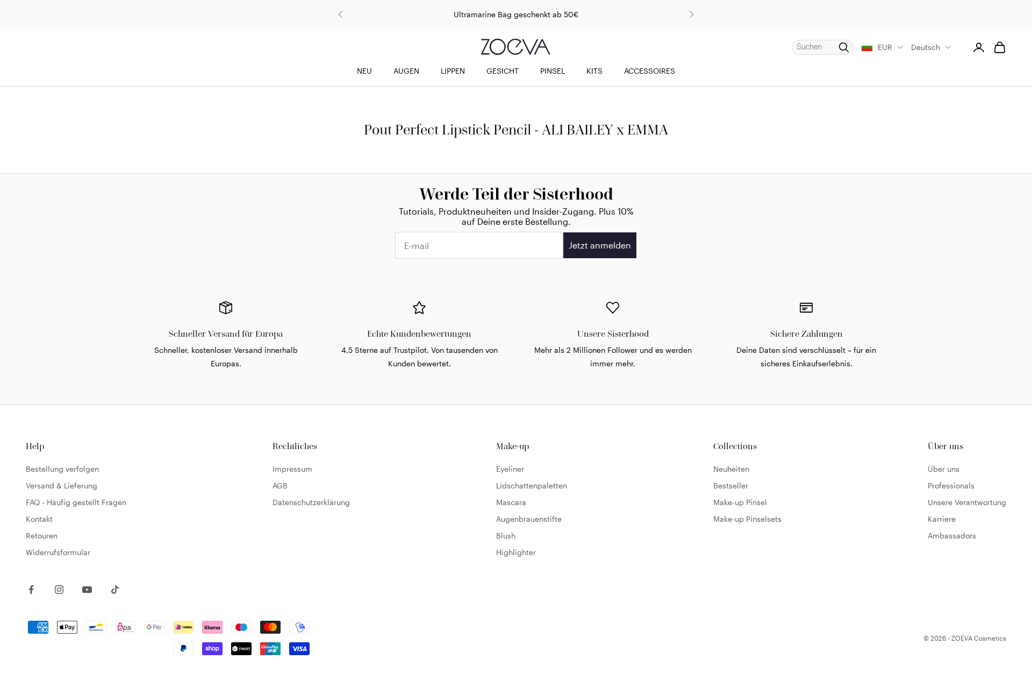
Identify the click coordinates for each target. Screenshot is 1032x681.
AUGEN (406, 70)
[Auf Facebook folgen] (31, 589)
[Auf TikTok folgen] (115, 589)
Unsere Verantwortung (967, 502)
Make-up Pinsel (740, 502)
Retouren (42, 535)
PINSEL (552, 70)
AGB (280, 485)
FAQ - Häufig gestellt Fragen (76, 502)
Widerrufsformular (58, 552)
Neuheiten (731, 468)
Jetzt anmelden (600, 245)
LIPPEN (453, 70)
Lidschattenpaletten (531, 485)
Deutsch (925, 47)
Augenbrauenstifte (529, 518)
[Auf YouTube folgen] (87, 589)
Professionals (951, 485)
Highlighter (516, 552)
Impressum (292, 468)
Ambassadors (952, 535)
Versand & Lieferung (61, 485)
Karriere (942, 518)
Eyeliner (510, 468)
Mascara (511, 502)
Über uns (943, 468)
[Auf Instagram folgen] (59, 589)
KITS (594, 70)
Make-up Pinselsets (747, 518)
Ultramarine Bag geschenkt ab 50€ (516, 14)
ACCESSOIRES (649, 70)
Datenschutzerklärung (311, 502)
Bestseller (730, 485)
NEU (364, 70)
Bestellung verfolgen (62, 468)
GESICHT (502, 70)
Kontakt (39, 518)
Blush (505, 535)
